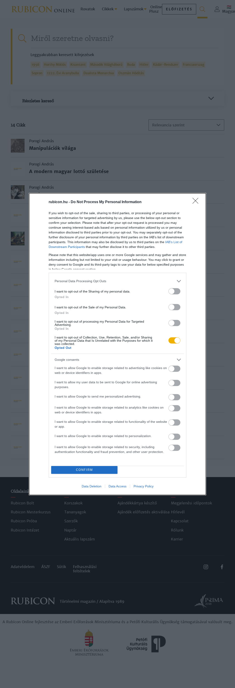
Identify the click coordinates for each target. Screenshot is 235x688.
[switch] (174, 291)
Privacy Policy (144, 486)
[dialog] (117, 344)
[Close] (197, 202)
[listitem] (117, 281)
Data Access (117, 486)
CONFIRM (84, 470)
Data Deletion (91, 486)
